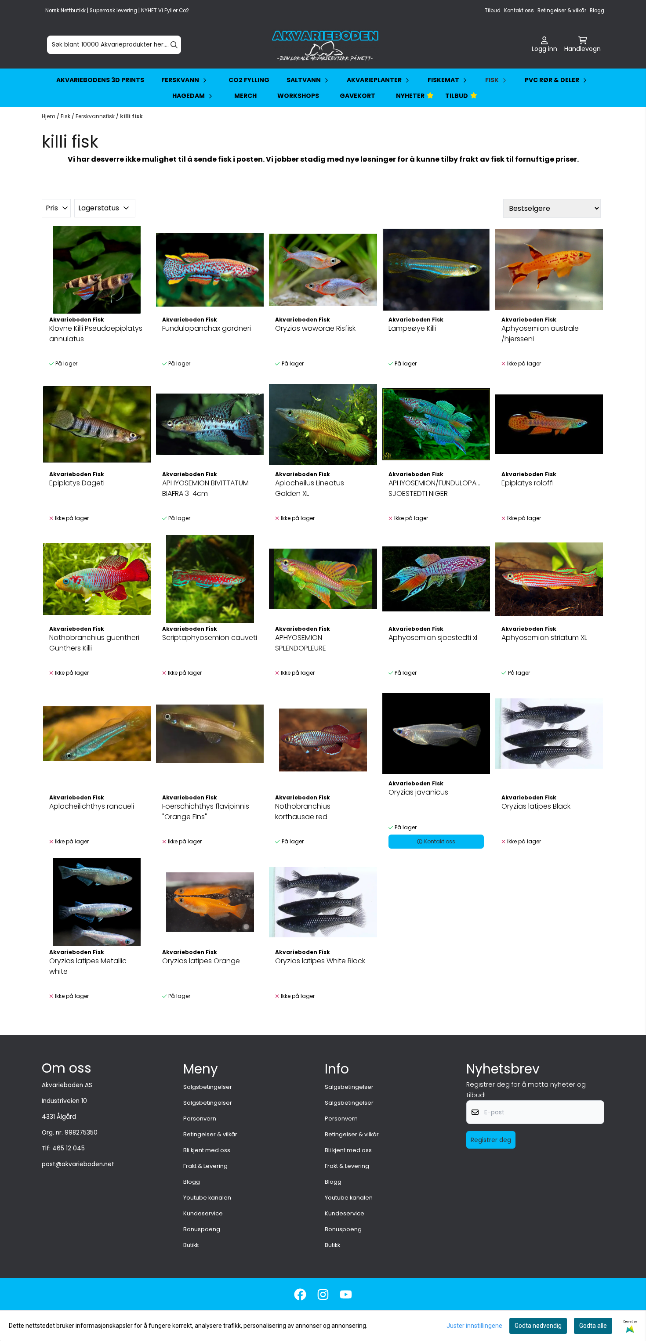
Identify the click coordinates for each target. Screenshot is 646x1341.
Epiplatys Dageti (77, 483)
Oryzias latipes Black (535, 806)
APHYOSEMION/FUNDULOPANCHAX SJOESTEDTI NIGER (436, 488)
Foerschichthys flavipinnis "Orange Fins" (205, 811)
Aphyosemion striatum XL (544, 638)
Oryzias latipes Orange (201, 961)
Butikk (191, 1245)
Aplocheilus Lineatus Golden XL (309, 488)
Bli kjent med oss (206, 1150)
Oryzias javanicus (418, 792)
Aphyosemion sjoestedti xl (432, 638)
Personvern (199, 1118)
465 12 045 (68, 1148)
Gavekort (357, 95)
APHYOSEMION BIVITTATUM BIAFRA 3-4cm (205, 488)
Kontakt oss (519, 10)
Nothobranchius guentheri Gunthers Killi (94, 643)
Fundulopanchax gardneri (206, 328)
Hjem (49, 116)
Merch (245, 95)
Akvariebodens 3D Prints (100, 80)
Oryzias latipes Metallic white (88, 966)
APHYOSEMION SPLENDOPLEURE (300, 643)
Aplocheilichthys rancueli (91, 806)
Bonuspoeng (201, 1229)
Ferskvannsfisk (96, 116)
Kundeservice (203, 1213)
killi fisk (131, 116)
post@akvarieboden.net (78, 1164)
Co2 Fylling (249, 80)
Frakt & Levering (205, 1166)
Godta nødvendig (538, 1325)
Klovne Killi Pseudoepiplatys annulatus (95, 333)
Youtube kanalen (207, 1197)
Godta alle (593, 1325)
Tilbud (493, 10)
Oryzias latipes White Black (320, 961)
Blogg (597, 10)
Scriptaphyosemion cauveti (209, 638)
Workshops (298, 95)
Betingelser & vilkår (561, 10)
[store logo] (325, 45)
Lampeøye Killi (412, 328)
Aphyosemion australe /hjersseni (540, 333)
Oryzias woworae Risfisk (315, 328)
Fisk (66, 116)
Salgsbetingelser (207, 1087)
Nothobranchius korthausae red (302, 811)
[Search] (174, 45)
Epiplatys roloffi (527, 483)
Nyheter (410, 95)
